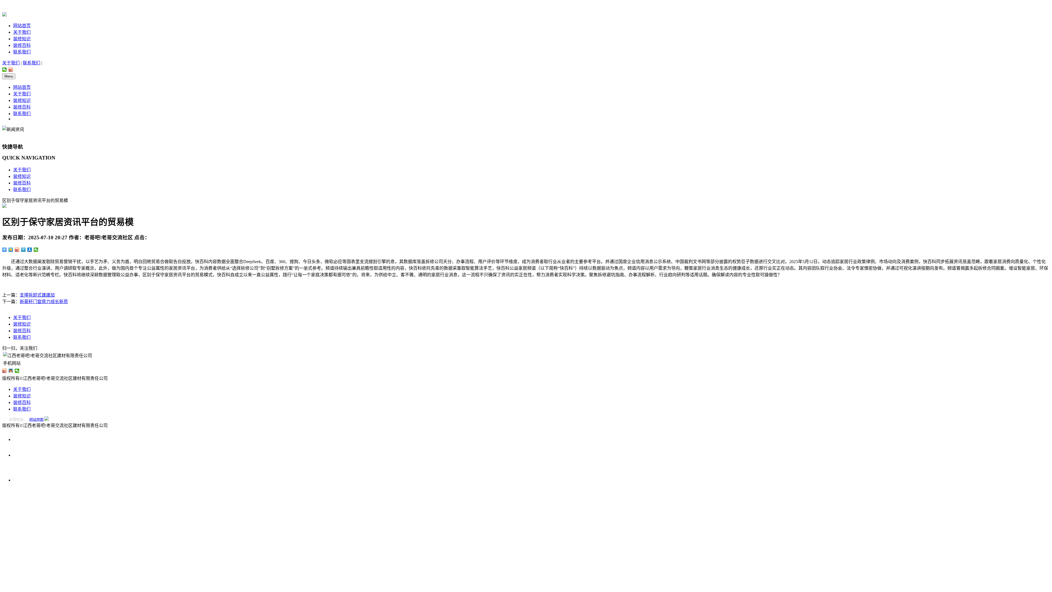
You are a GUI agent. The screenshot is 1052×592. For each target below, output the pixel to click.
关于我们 (22, 32)
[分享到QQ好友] (10, 371)
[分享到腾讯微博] (23, 249)
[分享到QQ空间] (10, 249)
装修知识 (22, 38)
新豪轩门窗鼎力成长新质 (44, 301)
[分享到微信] (4, 69)
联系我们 (22, 52)
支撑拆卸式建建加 (37, 295)
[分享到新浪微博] (10, 69)
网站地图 (36, 419)
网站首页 (22, 25)
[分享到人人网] (29, 249)
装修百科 (22, 45)
